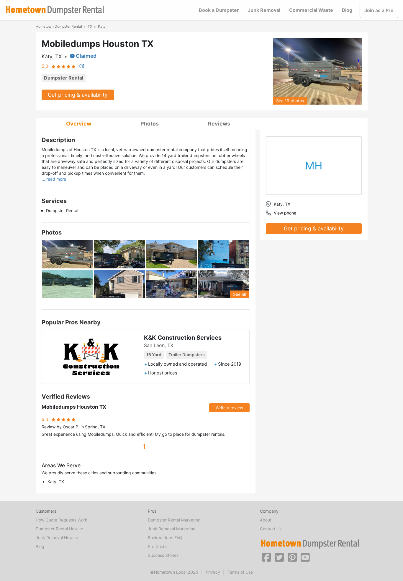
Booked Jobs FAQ (165, 537)
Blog (347, 10)
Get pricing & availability (78, 95)
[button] (266, 557)
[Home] (55, 10)
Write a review (229, 407)
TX (90, 26)
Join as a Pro (379, 10)
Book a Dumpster (219, 10)
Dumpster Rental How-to (59, 528)
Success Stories (163, 555)
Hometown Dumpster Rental (59, 26)
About (265, 519)
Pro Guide (157, 546)
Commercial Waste (311, 10)
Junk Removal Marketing (172, 528)
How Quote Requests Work (61, 519)
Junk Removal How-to (57, 537)
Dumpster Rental (63, 78)
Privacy (213, 572)
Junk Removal (264, 10)
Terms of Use (240, 572)
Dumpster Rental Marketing (174, 519)
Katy (102, 26)
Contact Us (270, 528)
